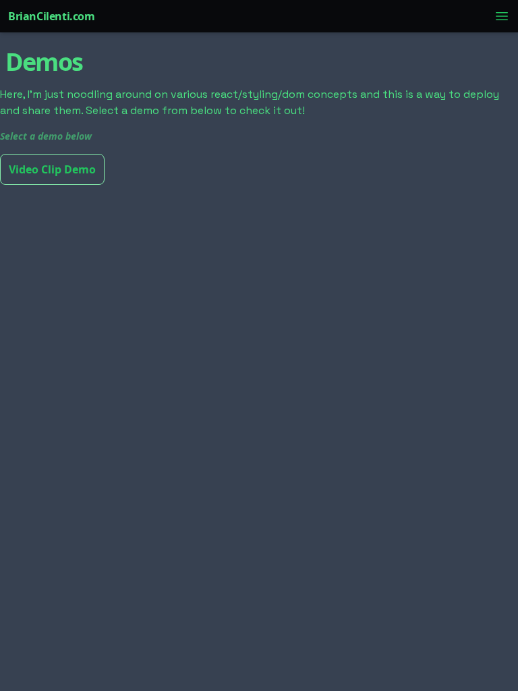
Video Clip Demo (52, 169)
